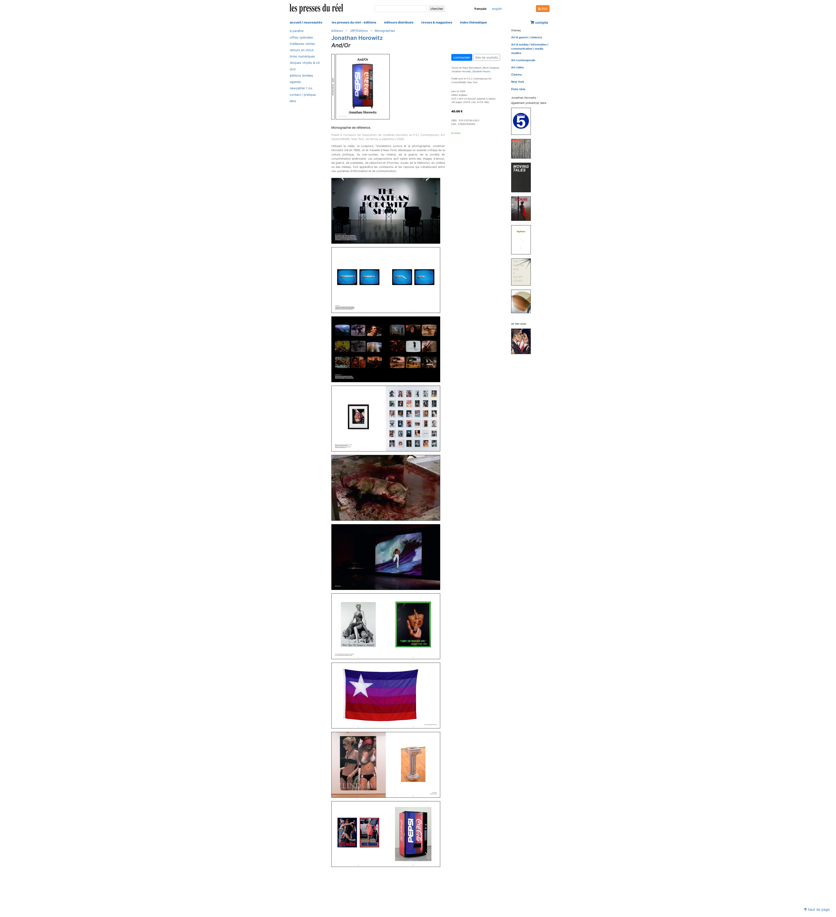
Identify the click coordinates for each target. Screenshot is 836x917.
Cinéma (516, 74)
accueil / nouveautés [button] (306, 22)
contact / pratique (303, 94)
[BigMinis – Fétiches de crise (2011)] (522, 239)
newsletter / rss (301, 88)
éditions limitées (301, 75)
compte (541, 22)
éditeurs (337, 30)
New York (517, 81)
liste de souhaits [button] (486, 57)
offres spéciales (301, 37)
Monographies (385, 30)
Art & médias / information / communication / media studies (529, 48)
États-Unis (518, 89)
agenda (295, 82)
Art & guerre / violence (526, 37)
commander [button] (461, 57)
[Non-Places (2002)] (522, 301)
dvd (292, 69)
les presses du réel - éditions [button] (354, 22)
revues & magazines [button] (436, 22)
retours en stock (302, 50)
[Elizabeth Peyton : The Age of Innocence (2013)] (522, 341)
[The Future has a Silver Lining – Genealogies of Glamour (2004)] (522, 271)
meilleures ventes (302, 43)
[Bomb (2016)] (522, 208)
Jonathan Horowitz (357, 37)
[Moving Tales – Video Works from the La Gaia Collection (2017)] (522, 177)
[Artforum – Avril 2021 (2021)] (522, 148)
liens (293, 101)
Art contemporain (523, 60)
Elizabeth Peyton (481, 71)
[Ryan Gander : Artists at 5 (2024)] (522, 121)
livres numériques (302, 56)
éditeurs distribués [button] (398, 22)
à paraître (296, 31)
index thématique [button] (473, 22)
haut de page (818, 909)
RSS (544, 8)
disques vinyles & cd (305, 62)
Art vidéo (517, 67)
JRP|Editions (359, 30)
